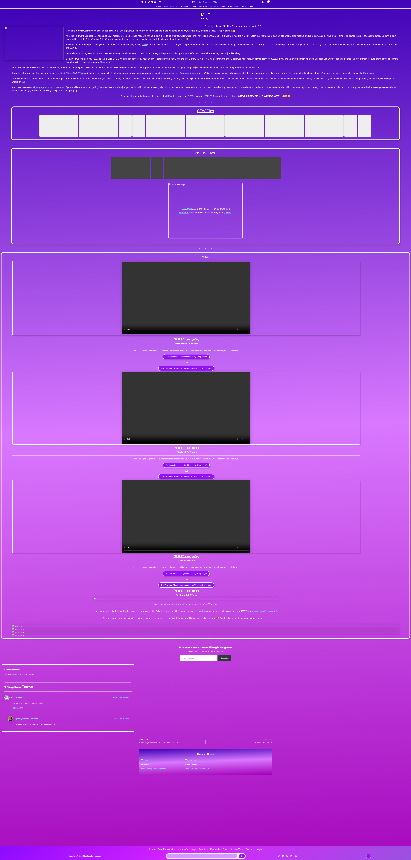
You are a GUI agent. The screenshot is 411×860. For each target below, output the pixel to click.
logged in (17, 674)
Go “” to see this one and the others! (186, 368)
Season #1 (162, 768)
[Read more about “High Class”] (190, 760)
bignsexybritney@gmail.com (26, 719)
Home (158, 6)
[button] (160, 2)
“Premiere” (146, 765)
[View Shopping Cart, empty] (268, 2)
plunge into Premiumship (265, 611)
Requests (213, 6)
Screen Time (232, 6)
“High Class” (191, 765)
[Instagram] (145, 2)
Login (252, 6)
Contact (244, 6)
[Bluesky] (149, 2)
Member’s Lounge (188, 6)
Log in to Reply (17, 708)
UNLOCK (187, 209)
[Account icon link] (263, 2)
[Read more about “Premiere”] (146, 760)
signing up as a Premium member (181, 73)
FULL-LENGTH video (76, 73)
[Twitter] (142, 2)
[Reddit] (152, 2)
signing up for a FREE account (48, 87)
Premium (203, 6)
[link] (368, 856)
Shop (222, 6)
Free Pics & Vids (171, 6)
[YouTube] (155, 2)
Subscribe (225, 658)
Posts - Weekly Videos (149, 768)
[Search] (241, 856)
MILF (255, 26)
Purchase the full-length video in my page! (186, 357)
